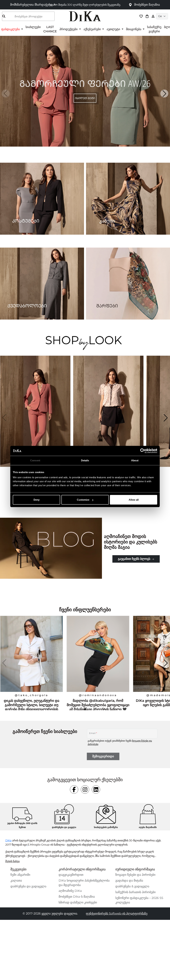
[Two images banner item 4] (128, 283)
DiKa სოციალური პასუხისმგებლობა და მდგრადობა (84, 883)
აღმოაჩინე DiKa (70, 891)
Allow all (134, 499)
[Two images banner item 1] (42, 198)
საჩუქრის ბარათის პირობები (135, 892)
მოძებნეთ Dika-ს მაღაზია (77, 896)
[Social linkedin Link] (96, 789)
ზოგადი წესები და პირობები (135, 875)
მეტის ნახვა (12, 861)
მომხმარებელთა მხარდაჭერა (31, 4)
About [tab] (134, 460)
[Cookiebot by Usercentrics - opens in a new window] (142, 450)
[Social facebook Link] (74, 789)
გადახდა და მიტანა (129, 880)
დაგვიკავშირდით (71, 875)
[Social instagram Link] (85, 789)
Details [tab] (85, 460)
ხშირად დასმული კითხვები (78, 902)
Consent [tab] (35, 460)
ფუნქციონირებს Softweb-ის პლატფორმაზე (116, 913)
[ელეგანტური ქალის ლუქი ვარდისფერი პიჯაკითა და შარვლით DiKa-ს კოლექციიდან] (35, 418)
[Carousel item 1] (85, 91)
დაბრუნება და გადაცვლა (28, 886)
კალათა (16, 880)
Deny (37, 499)
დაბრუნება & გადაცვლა (132, 886)
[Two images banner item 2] (128, 198)
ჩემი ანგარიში (20, 875)
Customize (83, 499)
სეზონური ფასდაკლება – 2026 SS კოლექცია (139, 900)
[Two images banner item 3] (42, 283)
